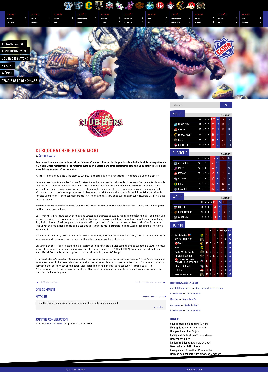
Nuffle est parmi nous (47, 282)
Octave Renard (182, 266)
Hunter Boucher (183, 255)
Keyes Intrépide (183, 239)
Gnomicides (184, 145)
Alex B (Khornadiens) (180, 288)
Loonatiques (185, 134)
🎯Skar (179, 243)
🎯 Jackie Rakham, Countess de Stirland (186, 261)
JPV (221, 230)
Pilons (181, 129)
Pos (171, 119)
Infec (181, 168)
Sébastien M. (176, 293)
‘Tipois (178, 270)
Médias (7, 73)
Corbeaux (183, 217)
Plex (180, 183)
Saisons (7, 66)
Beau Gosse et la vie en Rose (209, 288)
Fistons (182, 173)
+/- (225, 231)
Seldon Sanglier (183, 274)
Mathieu (41, 297)
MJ (200, 120)
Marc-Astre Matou (184, 251)
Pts (213, 119)
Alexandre (175, 305)
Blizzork (182, 189)
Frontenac (183, 124)
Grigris (182, 178)
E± (223, 119)
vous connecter (54, 323)
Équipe (177, 119)
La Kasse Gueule (13, 43)
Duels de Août (194, 293)
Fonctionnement (14, 51)
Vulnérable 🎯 (183, 235)
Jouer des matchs (15, 58)
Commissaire (47, 156)
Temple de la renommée (19, 80)
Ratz (180, 139)
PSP (230, 230)
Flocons (182, 207)
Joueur (178, 230)
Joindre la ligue (194, 369)
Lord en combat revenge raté (150, 282)
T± (229, 119)
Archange (183, 163)
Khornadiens (185, 212)
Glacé (178, 247)
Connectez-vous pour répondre (154, 296)
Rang (171, 230)
